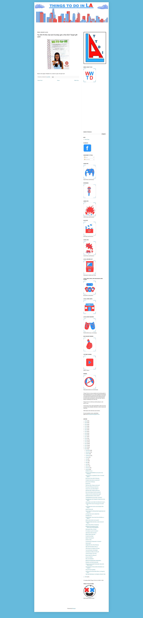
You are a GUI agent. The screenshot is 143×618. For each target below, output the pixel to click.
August (87, 457)
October (87, 453)
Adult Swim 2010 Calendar (91, 532)
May (87, 462)
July (87, 459)
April (87, 464)
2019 (86, 433)
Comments (87, 159)
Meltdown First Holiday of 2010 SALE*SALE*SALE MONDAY (92, 527)
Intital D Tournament (90, 538)
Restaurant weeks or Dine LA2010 (93, 495)
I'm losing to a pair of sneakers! (92, 531)
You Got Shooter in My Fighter (92, 550)
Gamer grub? (88, 543)
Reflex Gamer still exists (90, 534)
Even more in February (90, 481)
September (88, 455)
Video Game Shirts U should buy (92, 524)
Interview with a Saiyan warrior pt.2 (93, 485)
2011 (86, 447)
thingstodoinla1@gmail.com (94, 414)
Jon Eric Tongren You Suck (91, 553)
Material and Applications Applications (93, 560)
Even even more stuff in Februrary (92, 478)
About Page (87, 139)
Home (58, 80)
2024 (86, 424)
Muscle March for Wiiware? (91, 555)
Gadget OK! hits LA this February (92, 544)
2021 (86, 429)
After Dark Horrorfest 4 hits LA (92, 546)
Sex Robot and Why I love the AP (92, 551)
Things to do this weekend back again (93, 494)
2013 (86, 443)
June (87, 460)
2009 (86, 576)
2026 (86, 421)
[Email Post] (53, 76)
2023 (86, 426)
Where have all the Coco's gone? (92, 520)
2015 (86, 440)
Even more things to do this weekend (93, 492)
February (88, 467)
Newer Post (40, 80)
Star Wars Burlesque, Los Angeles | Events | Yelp (95, 574)
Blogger (74, 608)
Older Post (76, 80)
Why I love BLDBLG (90, 558)
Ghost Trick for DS (89, 509)
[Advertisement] (64, 26)
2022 (86, 428)
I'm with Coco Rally (89, 536)
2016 (86, 438)
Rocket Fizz (88, 483)
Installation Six (89, 515)
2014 (86, 441)
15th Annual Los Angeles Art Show (93, 548)
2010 (86, 448)
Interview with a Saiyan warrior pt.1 (93, 490)
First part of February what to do (92, 487)
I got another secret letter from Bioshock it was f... (95, 502)
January (87, 469)
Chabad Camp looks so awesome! (93, 480)
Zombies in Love (89, 470)
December (88, 450)
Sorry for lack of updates (90, 569)
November (88, 452)
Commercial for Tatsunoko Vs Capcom (93, 541)
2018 (86, 434)
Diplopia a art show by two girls (92, 562)
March (87, 466)
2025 (86, 422)
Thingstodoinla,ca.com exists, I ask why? (94, 497)
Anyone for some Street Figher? (92, 488)
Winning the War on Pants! (91, 529)
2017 (86, 436)
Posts (86, 157)
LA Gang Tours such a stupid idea (92, 513)
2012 (86, 445)
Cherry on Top (88, 539)
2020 (86, 431)
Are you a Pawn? (89, 557)
